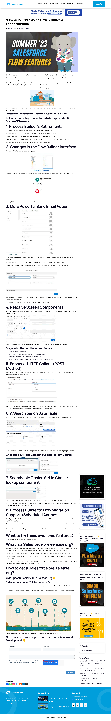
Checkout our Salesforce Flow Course (51, 113)
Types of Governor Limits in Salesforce (90, 684)
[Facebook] (7, 684)
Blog (45, 3)
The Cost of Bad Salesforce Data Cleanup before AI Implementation (91, 669)
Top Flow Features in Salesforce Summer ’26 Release (91, 680)
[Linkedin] (23, 684)
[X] (26, 684)
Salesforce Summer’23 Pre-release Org (29, 582)
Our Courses (54, 3)
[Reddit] (20, 684)
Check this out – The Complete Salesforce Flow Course (39, 454)
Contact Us (79, 3)
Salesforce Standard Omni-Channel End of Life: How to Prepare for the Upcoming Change (92, 663)
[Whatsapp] (10, 684)
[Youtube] (73, 705)
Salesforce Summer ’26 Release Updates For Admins (91, 674)
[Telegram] (17, 684)
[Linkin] (77, 705)
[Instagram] (13, 684)
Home (40, 3)
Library (62, 3)
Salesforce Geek (18, 4)
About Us (70, 3)
